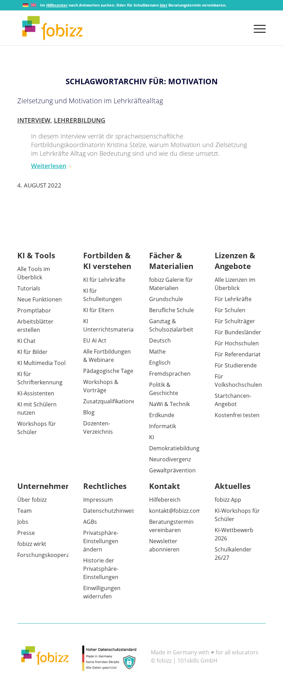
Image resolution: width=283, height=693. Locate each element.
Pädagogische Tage (108, 371)
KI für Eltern (98, 310)
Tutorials (28, 288)
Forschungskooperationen (51, 555)
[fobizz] (52, 28)
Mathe (157, 351)
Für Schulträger (235, 321)
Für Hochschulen (237, 343)
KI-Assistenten (35, 393)
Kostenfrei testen (237, 415)
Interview (33, 120)
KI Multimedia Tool (41, 363)
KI (151, 437)
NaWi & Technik (169, 404)
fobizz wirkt (31, 544)
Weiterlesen (48, 166)
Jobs (22, 522)
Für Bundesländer (238, 332)
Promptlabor (34, 310)
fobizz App (228, 499)
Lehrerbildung (79, 120)
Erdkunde (161, 415)
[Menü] (258, 28)
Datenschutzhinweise (111, 510)
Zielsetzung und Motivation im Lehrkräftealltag (90, 100)
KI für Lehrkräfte (104, 279)
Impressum (98, 499)
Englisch (159, 362)
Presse (26, 533)
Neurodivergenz (170, 459)
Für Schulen (230, 310)
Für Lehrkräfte (233, 299)
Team (24, 510)
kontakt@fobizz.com (175, 510)
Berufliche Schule (171, 310)
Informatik (162, 426)
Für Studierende (236, 365)
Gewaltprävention (172, 470)
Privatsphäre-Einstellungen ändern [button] (100, 541)
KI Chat (26, 341)
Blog (89, 412)
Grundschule (166, 299)
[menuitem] (258, 28)
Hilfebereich (164, 499)
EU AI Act (94, 340)
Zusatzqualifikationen (111, 401)
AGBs (90, 522)
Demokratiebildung (174, 448)
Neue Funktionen (39, 299)
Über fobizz (32, 499)
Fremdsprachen (170, 373)
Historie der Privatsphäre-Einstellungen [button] (100, 569)
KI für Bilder (32, 352)
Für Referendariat (238, 354)
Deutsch (160, 340)
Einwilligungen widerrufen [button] (101, 592)
